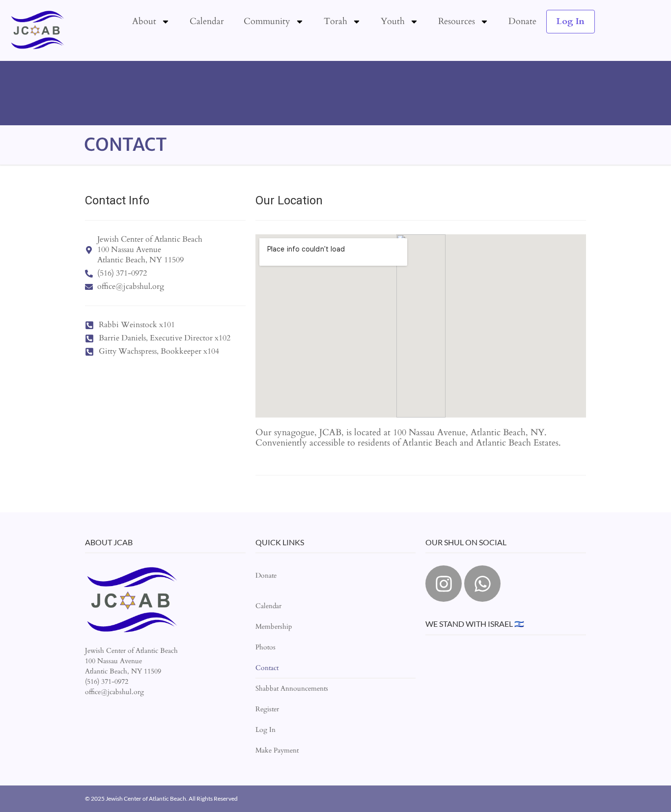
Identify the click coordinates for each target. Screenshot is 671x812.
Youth (393, 21)
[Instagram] (443, 583)
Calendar (207, 21)
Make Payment (277, 750)
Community (267, 21)
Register (267, 709)
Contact (267, 667)
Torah (335, 21)
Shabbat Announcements (291, 688)
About (144, 21)
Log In (571, 21)
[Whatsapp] (482, 583)
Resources (456, 21)
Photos (265, 647)
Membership (273, 626)
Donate (522, 21)
